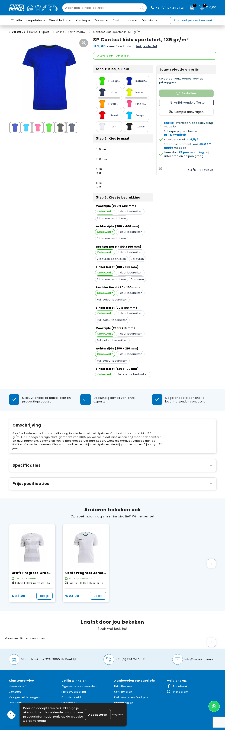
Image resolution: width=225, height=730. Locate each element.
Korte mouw (76, 32)
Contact (15, 691)
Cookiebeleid (71, 697)
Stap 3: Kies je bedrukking (118, 197)
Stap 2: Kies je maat (112, 138)
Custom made (123, 20)
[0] (191, 7)
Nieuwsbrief (17, 686)
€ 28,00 (18, 596)
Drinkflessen (123, 686)
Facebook (179, 686)
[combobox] (100, 7)
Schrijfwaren (123, 691)
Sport (45, 32)
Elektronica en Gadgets (131, 697)
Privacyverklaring (74, 691)
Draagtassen (123, 703)
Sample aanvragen (189, 112)
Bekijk (44, 596)
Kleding (81, 20)
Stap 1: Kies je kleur (112, 69)
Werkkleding (58, 20)
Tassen (99, 20)
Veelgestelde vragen (24, 697)
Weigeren (117, 714)
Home (33, 32)
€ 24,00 (72, 596)
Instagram (180, 691)
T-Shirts (58, 32)
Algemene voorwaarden (79, 686)
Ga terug (18, 32)
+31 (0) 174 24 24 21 (170, 7)
